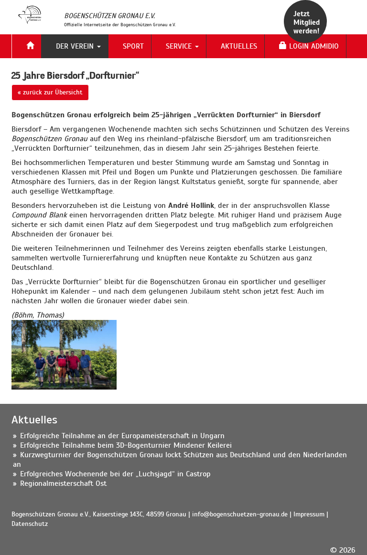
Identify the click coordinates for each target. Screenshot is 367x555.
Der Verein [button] (76, 46)
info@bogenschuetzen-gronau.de (240, 514)
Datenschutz (29, 524)
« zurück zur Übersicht (50, 92)
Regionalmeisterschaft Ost (63, 483)
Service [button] (180, 46)
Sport (133, 46)
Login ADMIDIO (313, 46)
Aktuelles (239, 46)
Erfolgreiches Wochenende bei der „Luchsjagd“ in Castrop (115, 474)
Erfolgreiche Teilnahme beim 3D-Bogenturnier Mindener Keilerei (126, 445)
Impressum (308, 514)
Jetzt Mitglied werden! (306, 22)
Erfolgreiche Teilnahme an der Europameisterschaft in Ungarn (122, 436)
